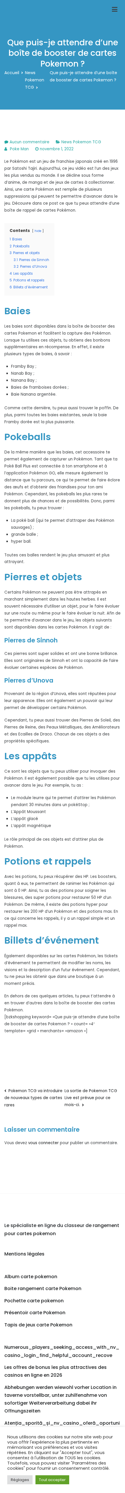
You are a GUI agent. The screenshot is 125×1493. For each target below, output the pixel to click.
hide (38, 231)
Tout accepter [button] (52, 1480)
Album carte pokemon (30, 1276)
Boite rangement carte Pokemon (42, 1288)
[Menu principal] (114, 9)
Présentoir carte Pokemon (34, 1312)
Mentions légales (24, 1254)
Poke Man (19, 149)
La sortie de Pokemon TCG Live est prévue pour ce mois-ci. (91, 1098)
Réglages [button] (20, 1480)
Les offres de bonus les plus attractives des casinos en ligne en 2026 (55, 1371)
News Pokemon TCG (81, 142)
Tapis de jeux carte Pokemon (38, 1324)
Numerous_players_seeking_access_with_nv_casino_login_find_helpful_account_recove (61, 1351)
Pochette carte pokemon (34, 1300)
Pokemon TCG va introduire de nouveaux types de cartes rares (33, 1098)
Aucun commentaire (29, 142)
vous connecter (43, 1143)
